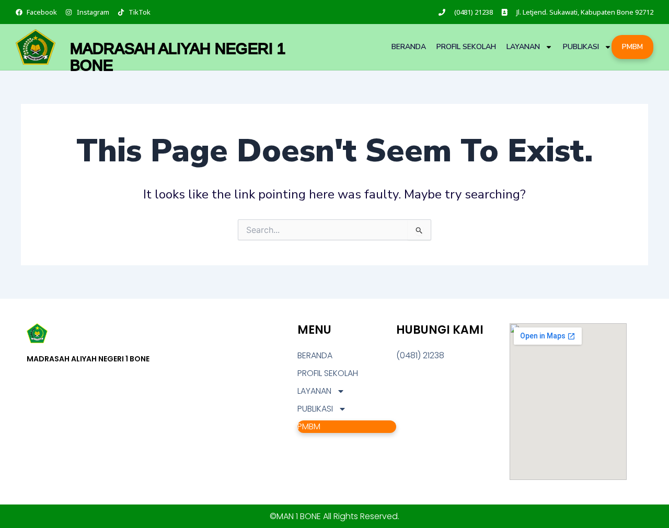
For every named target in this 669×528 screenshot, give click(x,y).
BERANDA (408, 47)
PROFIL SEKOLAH (466, 47)
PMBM (632, 47)
